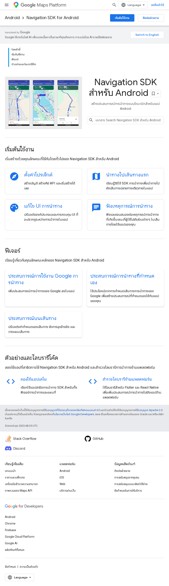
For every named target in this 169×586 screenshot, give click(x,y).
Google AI (11, 543)
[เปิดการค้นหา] (114, 4)
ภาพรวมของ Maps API (18, 490)
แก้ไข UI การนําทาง (43, 206)
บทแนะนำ (10, 471)
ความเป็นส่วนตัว (29, 566)
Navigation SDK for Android (52, 17)
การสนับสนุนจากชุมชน (126, 477)
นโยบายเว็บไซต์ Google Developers (74, 414)
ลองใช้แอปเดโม (34, 379)
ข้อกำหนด (10, 566)
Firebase (10, 530)
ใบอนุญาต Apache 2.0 (150, 410)
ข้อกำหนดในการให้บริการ (128, 490)
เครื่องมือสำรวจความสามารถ (21, 484)
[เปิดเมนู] (6, 5)
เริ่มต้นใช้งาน (122, 18)
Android (12, 17)
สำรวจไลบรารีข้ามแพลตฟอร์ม (127, 379)
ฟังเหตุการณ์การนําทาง (129, 206)
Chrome (10, 523)
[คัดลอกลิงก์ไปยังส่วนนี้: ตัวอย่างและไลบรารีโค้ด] (64, 358)
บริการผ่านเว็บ (68, 490)
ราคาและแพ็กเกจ (15, 477)
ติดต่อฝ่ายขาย (151, 18)
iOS (62, 477)
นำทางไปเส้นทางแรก (127, 175)
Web (62, 484)
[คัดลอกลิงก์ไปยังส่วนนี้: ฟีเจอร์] (26, 251)
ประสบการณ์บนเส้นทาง (32, 318)
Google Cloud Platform (19, 536)
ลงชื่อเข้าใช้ (157, 5)
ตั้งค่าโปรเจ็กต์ (38, 175)
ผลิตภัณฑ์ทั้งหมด (14, 549)
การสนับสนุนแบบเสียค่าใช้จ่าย (131, 484)
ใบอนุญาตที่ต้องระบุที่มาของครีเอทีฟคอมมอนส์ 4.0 (73, 410)
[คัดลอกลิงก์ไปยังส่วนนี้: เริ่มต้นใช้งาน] (39, 149)
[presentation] (84, 149)
